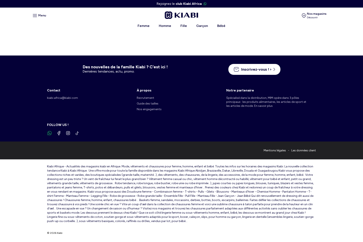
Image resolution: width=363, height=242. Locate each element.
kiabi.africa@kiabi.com (62, 98)
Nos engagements (149, 109)
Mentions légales (275, 150)
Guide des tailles (147, 103)
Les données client (303, 150)
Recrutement (145, 98)
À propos (144, 90)
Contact (53, 90)
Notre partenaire (240, 90)
